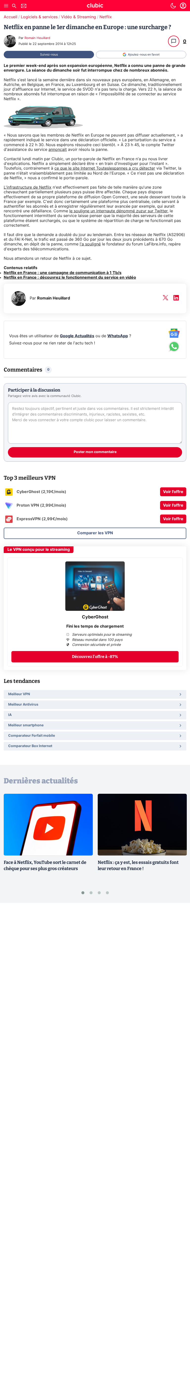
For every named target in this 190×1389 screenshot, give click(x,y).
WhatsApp (117, 336)
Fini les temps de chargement (95, 626)
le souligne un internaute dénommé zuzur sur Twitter (118, 211)
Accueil (10, 17)
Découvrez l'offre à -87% (95, 656)
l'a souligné (90, 244)
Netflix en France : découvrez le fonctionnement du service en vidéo (70, 277)
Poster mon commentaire (95, 452)
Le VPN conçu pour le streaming (38, 550)
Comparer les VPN (95, 533)
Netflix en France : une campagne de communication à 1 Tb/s (62, 273)
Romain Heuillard (37, 38)
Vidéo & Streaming (78, 17)
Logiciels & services (39, 17)
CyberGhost (95, 617)
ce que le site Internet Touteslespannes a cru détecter (104, 168)
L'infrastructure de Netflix (27, 187)
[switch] (173, 5)
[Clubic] (95, 6)
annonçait (57, 150)
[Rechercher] (14, 6)
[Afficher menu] (6, 5)
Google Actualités (77, 336)
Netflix (105, 17)
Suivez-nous (49, 54)
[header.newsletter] (24, 6)
